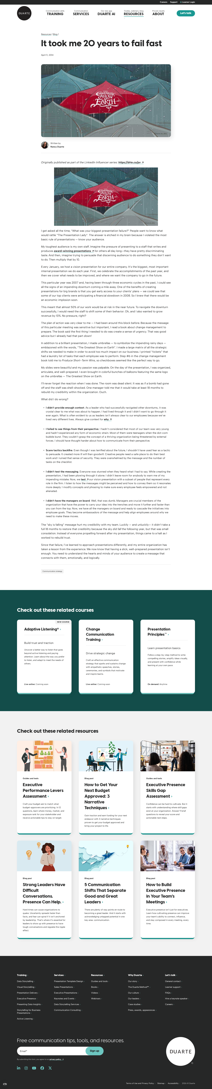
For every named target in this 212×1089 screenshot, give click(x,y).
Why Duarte (135, 975)
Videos (94, 993)
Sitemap (160, 1083)
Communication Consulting (67, 1010)
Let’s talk (170, 975)
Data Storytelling (25, 981)
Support (173, 2)
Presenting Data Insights (29, 1004)
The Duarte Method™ (138, 987)
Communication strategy (52, 571)
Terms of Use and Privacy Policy (140, 1083)
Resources (46, 34)
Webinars (95, 998)
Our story (132, 981)
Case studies (134, 1004)
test (84, 479)
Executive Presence (26, 998)
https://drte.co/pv (131, 162)
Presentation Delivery (27, 993)
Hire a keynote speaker (176, 998)
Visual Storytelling (25, 987)
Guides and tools (99, 981)
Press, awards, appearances (141, 1010)
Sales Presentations (63, 987)
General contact (173, 981)
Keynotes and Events (64, 998)
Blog (55, 34)
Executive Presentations (65, 993)
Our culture (133, 993)
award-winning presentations (74, 251)
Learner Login (188, 2)
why (107, 419)
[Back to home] (180, 1051)
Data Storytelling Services (66, 1004)
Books (94, 987)
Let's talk (185, 13)
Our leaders (133, 998)
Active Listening (25, 1018)
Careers (163, 2)
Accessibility (173, 1083)
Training (22, 975)
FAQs (167, 993)
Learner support (172, 987)
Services (59, 975)
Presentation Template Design (68, 981)
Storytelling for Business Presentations (28, 1011)
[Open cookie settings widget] (4, 1084)
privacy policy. (57, 1059)
